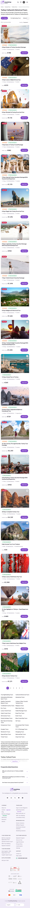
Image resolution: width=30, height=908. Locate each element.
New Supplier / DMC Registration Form (6, 851)
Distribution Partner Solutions (20, 827)
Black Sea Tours (20, 708)
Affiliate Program (20, 825)
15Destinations (10, 280)
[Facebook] (7, 797)
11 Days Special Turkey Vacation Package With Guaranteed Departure (15, 178)
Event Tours (19, 715)
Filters (5, 18)
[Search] (18, 2)
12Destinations (10, 49)
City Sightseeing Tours (16, 18)
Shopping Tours (20, 732)
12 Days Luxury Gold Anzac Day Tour (12, 576)
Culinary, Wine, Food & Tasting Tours (22, 702)
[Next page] (22, 688)
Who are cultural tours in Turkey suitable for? (12, 771)
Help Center (19, 855)
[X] (15, 797)
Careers (3, 809)
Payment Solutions (6, 845)
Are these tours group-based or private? (13, 782)
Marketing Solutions (21, 830)
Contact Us (18, 853)
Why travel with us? (20, 813)
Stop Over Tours (20, 737)
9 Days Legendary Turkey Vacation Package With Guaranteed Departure (14, 244)
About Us (4, 807)
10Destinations (11, 379)
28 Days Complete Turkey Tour (10, 511)
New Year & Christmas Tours (6, 721)
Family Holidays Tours (6, 718)
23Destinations (11, 346)
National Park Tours (21, 734)
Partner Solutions (20, 823)
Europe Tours (7, 7)
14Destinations (10, 213)
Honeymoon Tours (6, 725)
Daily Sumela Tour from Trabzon (11, 544)
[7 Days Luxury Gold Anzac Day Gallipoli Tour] (15, 629)
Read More (15, 761)
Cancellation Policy (20, 817)
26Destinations (11, 181)
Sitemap (18, 848)
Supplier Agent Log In (7, 854)
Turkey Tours (14, 7)
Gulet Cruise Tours (6, 713)
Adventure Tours (20, 697)
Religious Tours (20, 705)
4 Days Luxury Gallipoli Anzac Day (11, 80)
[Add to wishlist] (27, 26)
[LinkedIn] (22, 797)
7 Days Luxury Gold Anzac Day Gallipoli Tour (14, 643)
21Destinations (10, 114)
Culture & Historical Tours (22, 694)
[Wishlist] (21, 2)
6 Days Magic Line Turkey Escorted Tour (13, 211)
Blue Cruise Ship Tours (21, 718)
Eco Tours (3, 708)
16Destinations (10, 147)
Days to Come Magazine (21, 807)
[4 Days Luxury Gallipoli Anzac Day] (15, 66)
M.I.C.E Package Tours (21, 729)
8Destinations (11, 447)
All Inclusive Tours (5, 715)
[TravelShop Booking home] (6, 2)
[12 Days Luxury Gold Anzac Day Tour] (15, 563)
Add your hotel (5, 860)
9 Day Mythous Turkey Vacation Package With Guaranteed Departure (15, 478)
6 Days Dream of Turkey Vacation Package (14, 47)
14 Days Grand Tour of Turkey (10, 377)
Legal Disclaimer (20, 842)
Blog (3, 812)
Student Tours (4, 729)
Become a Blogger (6, 814)
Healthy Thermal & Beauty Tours (6, 702)
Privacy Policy (19, 844)
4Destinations (10, 413)
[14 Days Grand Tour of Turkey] (15, 363)
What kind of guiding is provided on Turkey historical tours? (13, 777)
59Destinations (11, 513)
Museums (4, 819)
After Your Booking (20, 815)
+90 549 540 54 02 (22, 858)
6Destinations (10, 81)
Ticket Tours (4, 737)
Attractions (4, 817)
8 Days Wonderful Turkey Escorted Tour (13, 112)
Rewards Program (20, 838)
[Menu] (27, 2)
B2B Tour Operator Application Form (6, 838)
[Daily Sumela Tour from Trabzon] (15, 530)
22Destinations (11, 578)
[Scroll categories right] (28, 18)
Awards (3, 821)
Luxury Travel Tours (6, 710)
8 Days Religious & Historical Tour (11, 310)
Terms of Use (19, 840)
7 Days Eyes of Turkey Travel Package (12, 144)
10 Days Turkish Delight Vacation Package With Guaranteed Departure (15, 343)
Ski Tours (18, 721)
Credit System (19, 846)
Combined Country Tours (7, 705)
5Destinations (9, 546)
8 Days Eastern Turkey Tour (9, 676)
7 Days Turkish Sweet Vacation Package (13, 278)
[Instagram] (11, 797)
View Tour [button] (24, 52)
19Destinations (10, 678)
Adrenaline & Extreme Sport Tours (6, 698)
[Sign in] (23, 2)
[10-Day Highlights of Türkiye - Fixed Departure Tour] (15, 595)
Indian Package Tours (21, 710)
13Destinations (10, 312)
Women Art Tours (5, 732)
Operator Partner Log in (7, 841)
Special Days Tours (6, 734)
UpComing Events (20, 809)
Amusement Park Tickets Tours (22, 725)
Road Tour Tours (20, 713)
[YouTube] (18, 797)
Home (2, 7)
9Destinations (10, 481)
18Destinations (10, 247)
